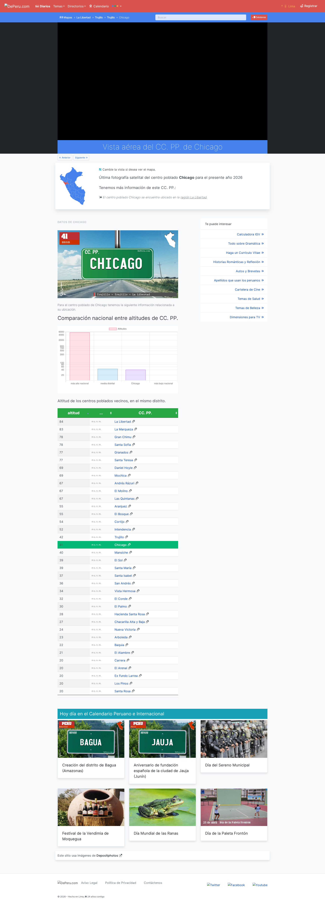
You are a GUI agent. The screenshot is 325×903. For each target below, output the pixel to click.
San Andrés (123, 583)
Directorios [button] (76, 6)
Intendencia (123, 529)
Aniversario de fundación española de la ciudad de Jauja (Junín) (161, 771)
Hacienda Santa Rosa (130, 614)
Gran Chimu (123, 437)
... (101, 413)
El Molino (121, 491)
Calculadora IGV (249, 234)
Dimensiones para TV (245, 317)
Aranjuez (121, 506)
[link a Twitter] (213, 885)
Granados (121, 452)
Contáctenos (153, 883)
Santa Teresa (124, 460)
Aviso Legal (89, 883)
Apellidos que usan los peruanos (237, 280)
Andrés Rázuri (124, 483)
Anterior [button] (66, 157)
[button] (116, 6)
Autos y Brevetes (248, 271)
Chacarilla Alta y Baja (130, 622)
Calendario (101, 6)
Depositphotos (107, 855)
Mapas (68, 17)
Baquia (119, 645)
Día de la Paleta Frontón (226, 833)
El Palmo (121, 606)
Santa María (123, 568)
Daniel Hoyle (124, 468)
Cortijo (120, 522)
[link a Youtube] (260, 885)
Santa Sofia (123, 445)
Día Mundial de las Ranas (156, 833)
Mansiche (121, 552)
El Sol (119, 560)
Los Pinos (121, 683)
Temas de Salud (249, 299)
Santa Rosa (123, 691)
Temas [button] (57, 6)
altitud (74, 413)
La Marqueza (124, 429)
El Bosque (122, 514)
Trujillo (99, 17)
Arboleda (121, 637)
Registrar (310, 6)
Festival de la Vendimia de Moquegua (85, 836)
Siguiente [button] (80, 157)
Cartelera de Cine (248, 289)
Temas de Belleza (248, 308)
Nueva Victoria (125, 629)
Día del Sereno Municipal (227, 765)
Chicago (121, 545)
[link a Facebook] (236, 885)
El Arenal (121, 668)
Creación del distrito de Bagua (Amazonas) (89, 768)
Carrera (120, 660)
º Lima (288, 6)
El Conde (121, 599)
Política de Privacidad (120, 883)
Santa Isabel (123, 575)
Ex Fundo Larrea (126, 676)
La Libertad (84, 17)
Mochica (121, 475)
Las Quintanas (124, 498)
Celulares (260, 17)
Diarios (44, 6)
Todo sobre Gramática (244, 243)
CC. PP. (145, 413)
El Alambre (122, 652)
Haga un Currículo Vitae (243, 253)
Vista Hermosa (125, 591)
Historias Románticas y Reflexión (237, 262)
